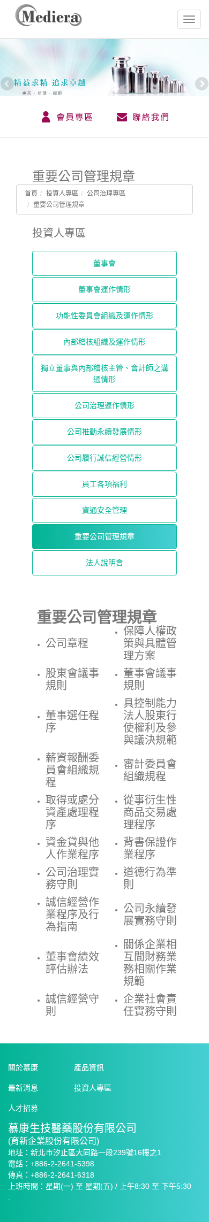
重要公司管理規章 (104, 536)
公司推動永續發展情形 (104, 431)
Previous (8, 84)
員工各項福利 (104, 484)
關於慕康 (23, 1067)
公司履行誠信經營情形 (104, 458)
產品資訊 (89, 1067)
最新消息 (23, 1087)
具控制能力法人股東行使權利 (150, 721)
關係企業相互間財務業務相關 (150, 963)
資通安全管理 (104, 510)
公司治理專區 (106, 193)
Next (201, 84)
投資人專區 (62, 193)
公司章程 (67, 643)
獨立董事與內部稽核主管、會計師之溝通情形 (104, 373)
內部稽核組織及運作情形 (104, 341)
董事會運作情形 (104, 289)
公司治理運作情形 (104, 405)
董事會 (104, 263)
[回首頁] (48, 22)
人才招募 (23, 1108)
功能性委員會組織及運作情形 (104, 315)
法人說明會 (104, 562)
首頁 (31, 193)
